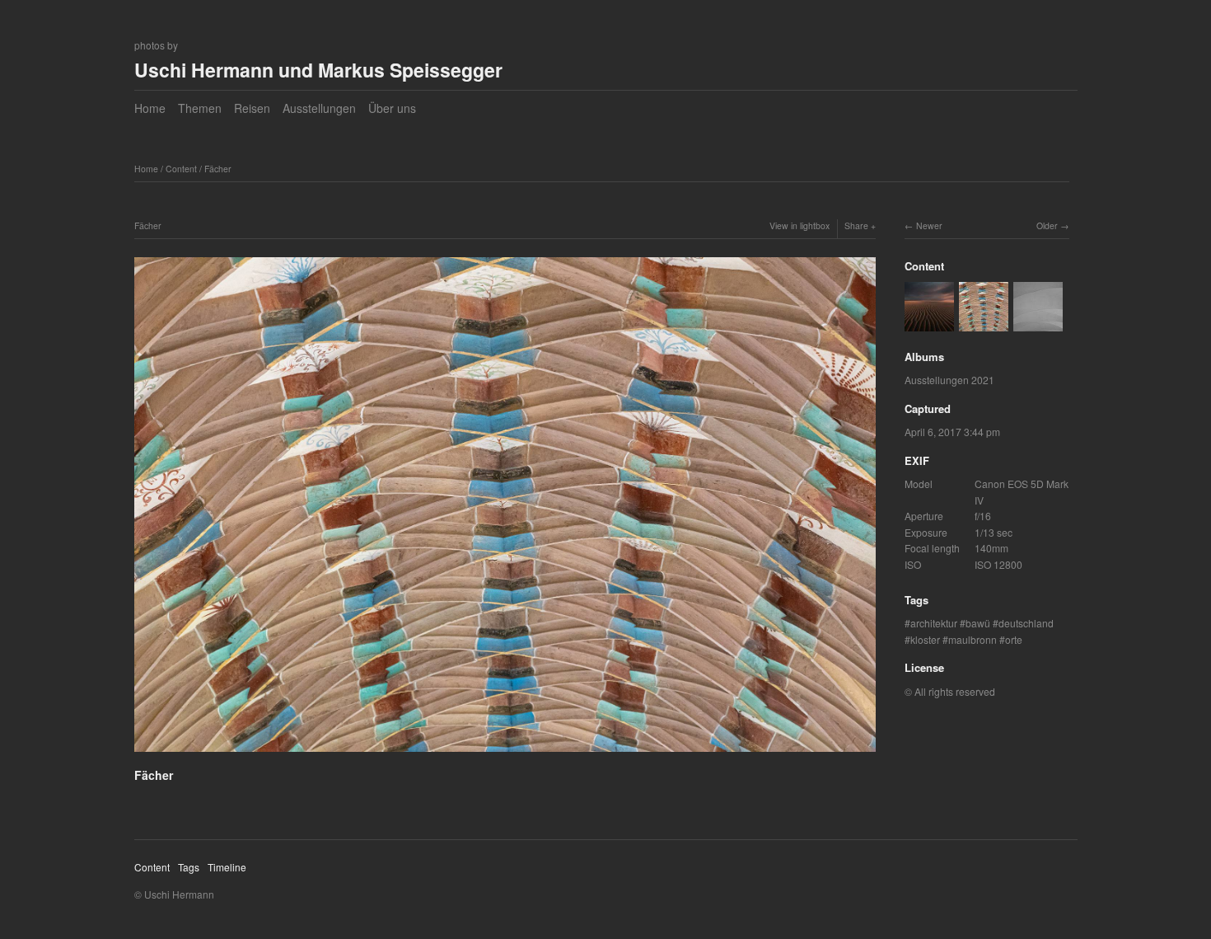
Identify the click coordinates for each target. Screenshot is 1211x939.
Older (1047, 225)
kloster (925, 639)
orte (1013, 639)
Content (181, 168)
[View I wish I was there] (929, 323)
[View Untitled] (1038, 323)
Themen (200, 108)
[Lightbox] (505, 754)
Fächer (217, 168)
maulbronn (972, 639)
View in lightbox (799, 225)
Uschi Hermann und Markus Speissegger (318, 69)
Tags (188, 867)
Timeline (227, 867)
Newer (929, 225)
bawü (978, 623)
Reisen (252, 108)
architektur (933, 623)
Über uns (392, 108)
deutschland (1026, 623)
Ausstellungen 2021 (949, 380)
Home (150, 108)
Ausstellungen (319, 108)
